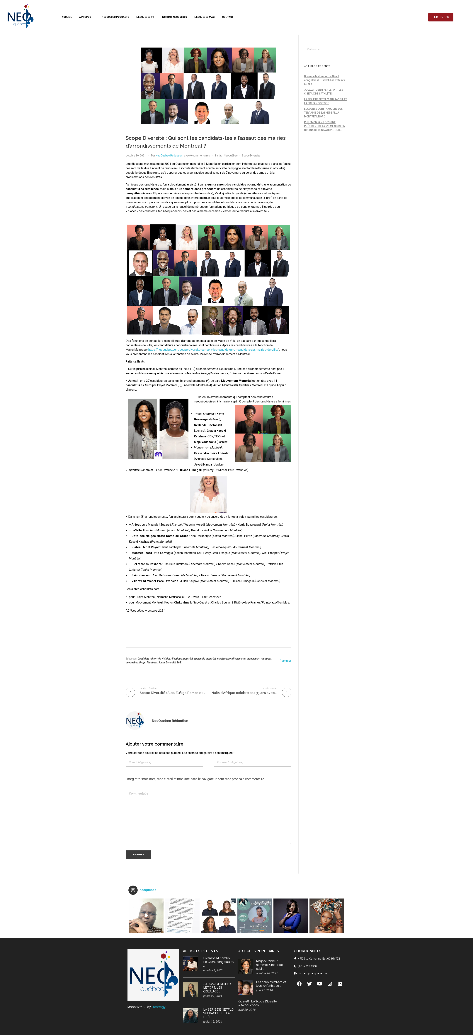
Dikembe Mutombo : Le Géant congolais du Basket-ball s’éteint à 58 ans (325, 80)
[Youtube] (319, 983)
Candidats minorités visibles (154, 658)
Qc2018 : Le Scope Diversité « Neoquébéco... (257, 1003)
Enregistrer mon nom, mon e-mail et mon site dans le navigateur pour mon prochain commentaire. (195, 779)
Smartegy (159, 1007)
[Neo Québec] (20, 17)
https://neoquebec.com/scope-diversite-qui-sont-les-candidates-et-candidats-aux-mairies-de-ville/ (213, 349)
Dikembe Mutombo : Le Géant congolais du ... (218, 962)
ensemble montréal (205, 658)
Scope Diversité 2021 (170, 662)
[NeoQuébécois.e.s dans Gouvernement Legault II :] (218, 916)
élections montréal (182, 658)
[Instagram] (329, 983)
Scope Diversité (251, 155)
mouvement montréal (259, 658)
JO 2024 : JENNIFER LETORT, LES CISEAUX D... (217, 987)
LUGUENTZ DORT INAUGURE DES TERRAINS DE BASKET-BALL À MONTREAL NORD (323, 112)
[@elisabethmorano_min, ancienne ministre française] (290, 916)
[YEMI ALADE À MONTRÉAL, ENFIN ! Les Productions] (326, 916)
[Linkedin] (340, 983)
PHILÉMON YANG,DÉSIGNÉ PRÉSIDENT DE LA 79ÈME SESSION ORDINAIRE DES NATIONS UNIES (324, 126)
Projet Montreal (148, 662)
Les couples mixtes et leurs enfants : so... (271, 984)
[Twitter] (309, 983)
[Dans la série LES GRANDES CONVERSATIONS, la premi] (254, 916)
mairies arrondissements (231, 658)
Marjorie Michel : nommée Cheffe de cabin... (269, 965)
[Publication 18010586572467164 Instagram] (182, 916)
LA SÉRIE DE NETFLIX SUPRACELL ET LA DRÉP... (218, 1013)
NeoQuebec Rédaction (169, 155)
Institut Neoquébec (226, 155)
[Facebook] (299, 983)
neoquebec (132, 662)
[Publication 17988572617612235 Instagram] (146, 916)
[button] (440, 17)
